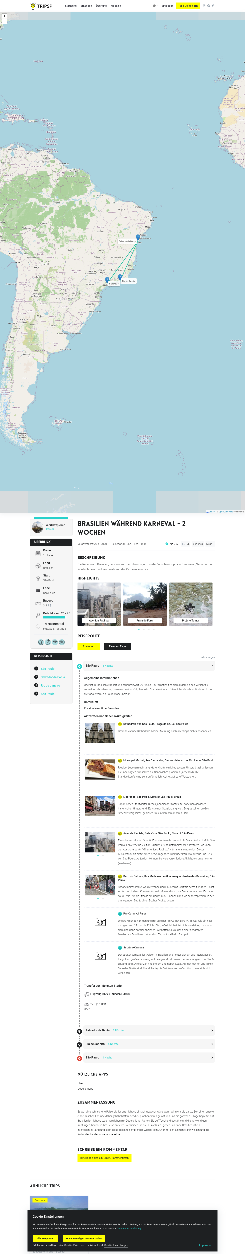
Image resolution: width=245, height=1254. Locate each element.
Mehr (209, 544)
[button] (156, 6)
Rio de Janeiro (50, 685)
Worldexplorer (55, 525)
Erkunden (86, 5)
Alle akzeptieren (45, 1238)
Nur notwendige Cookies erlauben (84, 1238)
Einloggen (168, 5)
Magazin (116, 5)
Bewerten (198, 544)
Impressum (205, 1245)
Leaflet (211, 511)
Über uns (101, 5)
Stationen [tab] (88, 646)
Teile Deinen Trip (188, 5)
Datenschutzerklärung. (129, 1228)
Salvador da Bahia (53, 677)
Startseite (71, 5)
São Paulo (47, 668)
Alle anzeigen (208, 657)
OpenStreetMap (226, 511)
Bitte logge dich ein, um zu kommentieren (104, 1158)
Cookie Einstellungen (116, 1245)
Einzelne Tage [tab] (117, 646)
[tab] (149, 666)
